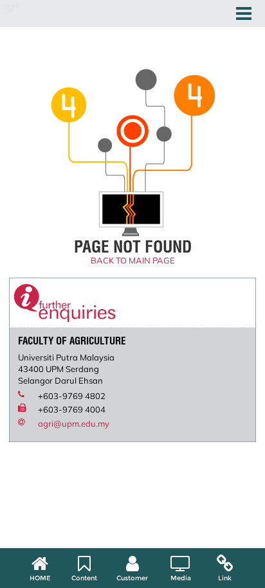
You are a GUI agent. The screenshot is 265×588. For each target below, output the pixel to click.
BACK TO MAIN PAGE (133, 260)
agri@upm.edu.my (73, 423)
